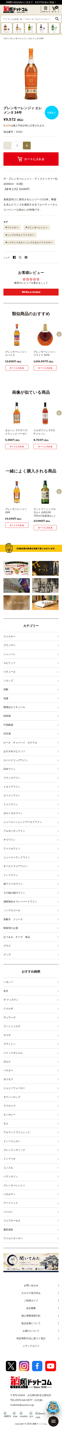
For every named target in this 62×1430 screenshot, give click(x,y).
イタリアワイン (11, 786)
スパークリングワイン (15, 760)
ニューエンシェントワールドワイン (22, 821)
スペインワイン (11, 795)
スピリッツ (9, 662)
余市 (5, 990)
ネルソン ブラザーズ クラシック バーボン (16, 432)
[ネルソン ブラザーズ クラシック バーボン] (16, 413)
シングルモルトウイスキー (20, 234)
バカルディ (9, 1194)
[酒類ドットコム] (15, 9)
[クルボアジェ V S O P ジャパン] (45, 413)
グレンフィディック (14, 1149)
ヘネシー (8, 981)
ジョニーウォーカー (14, 1088)
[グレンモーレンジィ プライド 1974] (45, 334)
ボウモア (8, 1079)
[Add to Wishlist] (21, 343)
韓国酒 (7, 715)
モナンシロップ (11, 1096)
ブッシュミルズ (11, 1026)
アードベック (10, 1202)
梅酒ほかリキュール (14, 707)
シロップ (8, 680)
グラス (7, 945)
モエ (5, 1123)
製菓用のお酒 (10, 927)
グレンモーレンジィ (37, 227)
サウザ (7, 1035)
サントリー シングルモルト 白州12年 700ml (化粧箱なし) (45, 512)
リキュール (9, 671)
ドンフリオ (9, 1158)
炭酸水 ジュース (13, 919)
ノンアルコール (11, 910)
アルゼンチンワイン (14, 830)
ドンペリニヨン (11, 1141)
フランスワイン (11, 777)
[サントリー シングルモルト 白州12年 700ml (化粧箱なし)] (45, 492)
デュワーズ (9, 1017)
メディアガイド (31, 1345)
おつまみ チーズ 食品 (16, 936)
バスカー (8, 1070)
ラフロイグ (9, 1105)
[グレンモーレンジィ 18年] (16, 492)
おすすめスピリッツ (14, 751)
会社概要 (31, 1308)
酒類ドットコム (39, 1423)
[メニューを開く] (53, 1421)
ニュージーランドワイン (16, 857)
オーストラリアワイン (15, 866)
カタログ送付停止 (31, 1292)
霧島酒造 (8, 1229)
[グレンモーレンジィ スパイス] (16, 334)
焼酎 (5, 689)
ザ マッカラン (10, 999)
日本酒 (7, 733)
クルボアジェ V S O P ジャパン (44, 432)
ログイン (45, 11)
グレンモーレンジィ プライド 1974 (44, 353)
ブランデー (9, 645)
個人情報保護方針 (31, 1315)
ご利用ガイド (31, 1300)
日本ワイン (9, 768)
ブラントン (9, 1043)
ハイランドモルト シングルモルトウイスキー (30, 242)
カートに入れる (34, 159)
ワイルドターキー (13, 1238)
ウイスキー (12, 227)
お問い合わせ (31, 1285)
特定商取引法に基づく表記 (31, 1338)
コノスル (8, 1167)
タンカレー (9, 1114)
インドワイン (10, 875)
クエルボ (8, 1008)
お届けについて (31, 1330)
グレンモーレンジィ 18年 (16, 510)
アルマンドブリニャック (16, 1132)
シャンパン (9, 654)
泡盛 (5, 698)
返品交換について (31, 1323)
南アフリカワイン (13, 883)
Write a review (31, 292)
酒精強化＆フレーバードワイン (20, 901)
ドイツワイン (10, 804)
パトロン (8, 1211)
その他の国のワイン (14, 892)
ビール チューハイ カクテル (20, 742)
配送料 (7, 125)
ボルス (7, 1061)
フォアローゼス (11, 1220)
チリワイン (9, 839)
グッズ (7, 954)
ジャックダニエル (13, 1052)
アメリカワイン (11, 848)
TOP (5, 38)
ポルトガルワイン (13, 813)
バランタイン (10, 1176)
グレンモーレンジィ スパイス (16, 353)
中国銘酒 (8, 724)
